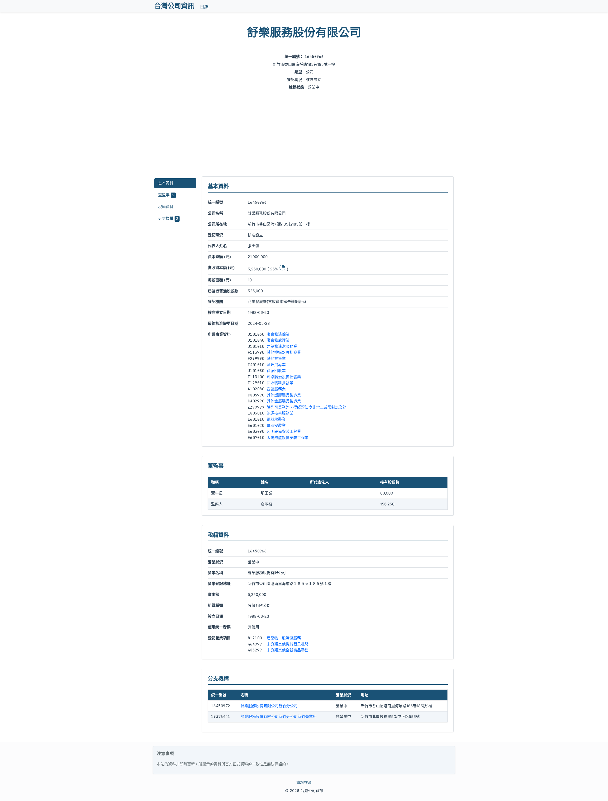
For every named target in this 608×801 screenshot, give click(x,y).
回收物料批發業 (280, 382)
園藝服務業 (276, 388)
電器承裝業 (276, 419)
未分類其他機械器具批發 (288, 644)
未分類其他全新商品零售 (288, 650)
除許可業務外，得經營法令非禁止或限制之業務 (307, 407)
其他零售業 (276, 358)
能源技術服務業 (280, 413)
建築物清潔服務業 (282, 346)
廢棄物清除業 (278, 334)
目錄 (204, 6)
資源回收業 (276, 370)
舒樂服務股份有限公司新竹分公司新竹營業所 (279, 716)
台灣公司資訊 (174, 6)
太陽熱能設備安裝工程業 (288, 437)
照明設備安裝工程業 (284, 431)
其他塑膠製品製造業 (284, 395)
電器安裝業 (276, 425)
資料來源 (304, 782)
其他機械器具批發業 (284, 352)
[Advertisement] (304, 133)
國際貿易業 (276, 364)
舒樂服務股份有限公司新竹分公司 (269, 705)
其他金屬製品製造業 (284, 401)
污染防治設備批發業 (284, 376)
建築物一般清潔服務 (284, 638)
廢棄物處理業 (278, 340)
